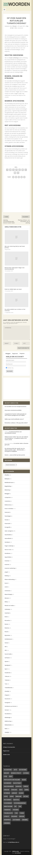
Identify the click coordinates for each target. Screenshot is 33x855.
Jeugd (6, 572)
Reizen (6, 624)
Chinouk (14, 26)
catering (26, 773)
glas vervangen (8, 786)
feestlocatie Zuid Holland (12, 779)
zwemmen (7, 823)
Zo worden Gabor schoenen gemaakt (16, 444)
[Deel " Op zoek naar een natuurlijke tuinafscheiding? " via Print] (18, 172)
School (6, 643)
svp (15, 806)
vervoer (21, 816)
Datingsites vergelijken (11, 451)
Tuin (6, 684)
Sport (6, 669)
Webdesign (8, 717)
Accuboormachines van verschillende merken (13, 432)
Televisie (7, 680)
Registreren (6, 751)
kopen (11, 796)
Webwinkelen (8, 725)
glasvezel (18, 786)
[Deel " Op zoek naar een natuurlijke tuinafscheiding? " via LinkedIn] (19, 169)
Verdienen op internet (10, 706)
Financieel (7, 523)
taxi (20, 806)
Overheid (7, 613)
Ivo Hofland (18, 853)
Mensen (7, 598)
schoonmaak (8, 803)
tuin (16, 813)
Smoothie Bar (8, 806)
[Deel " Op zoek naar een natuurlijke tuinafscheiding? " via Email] (14, 172)
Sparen (6, 661)
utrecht (6, 816)
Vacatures (7, 698)
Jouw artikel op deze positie (17, 455)
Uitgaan (7, 695)
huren (26, 789)
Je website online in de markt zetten (16, 439)
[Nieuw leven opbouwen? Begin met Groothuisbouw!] (16, 259)
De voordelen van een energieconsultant (15, 406)
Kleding (7, 575)
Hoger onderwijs (9, 546)
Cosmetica (7, 501)
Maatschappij (8, 594)
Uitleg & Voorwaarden (9, 747)
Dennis (6, 455)
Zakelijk (7, 732)
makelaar (18, 796)
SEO (6, 650)
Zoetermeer (16, 819)
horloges (14, 789)
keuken (21, 793)
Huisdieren (7, 553)
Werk (6, 728)
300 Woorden (15, 851)
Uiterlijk (7, 691)
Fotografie (7, 527)
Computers (8, 497)
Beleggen (7, 493)
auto (15, 769)
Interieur (7, 560)
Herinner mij (10, 368)
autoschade (22, 769)
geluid (24, 779)
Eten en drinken (9, 508)
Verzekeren (8, 713)
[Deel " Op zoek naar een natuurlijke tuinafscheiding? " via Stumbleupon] (25, 169)
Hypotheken (8, 557)
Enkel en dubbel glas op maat (13, 289)
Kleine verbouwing (9, 579)
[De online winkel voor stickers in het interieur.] (16, 300)
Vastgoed (7, 702)
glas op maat (17, 783)
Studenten (7, 672)
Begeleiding (8, 486)
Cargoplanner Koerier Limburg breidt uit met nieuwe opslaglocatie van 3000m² (15, 414)
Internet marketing (10, 568)
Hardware (7, 542)
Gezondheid (8, 538)
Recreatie (7, 620)
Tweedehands (8, 687)
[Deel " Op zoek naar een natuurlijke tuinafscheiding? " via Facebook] (7, 169)
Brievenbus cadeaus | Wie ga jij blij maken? (16, 423)
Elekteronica (8, 505)
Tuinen (22, 813)
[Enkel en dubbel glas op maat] (16, 280)
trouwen (15, 809)
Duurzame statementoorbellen (13, 410)
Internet (7, 564)
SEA (6, 646)
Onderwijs (7, 609)
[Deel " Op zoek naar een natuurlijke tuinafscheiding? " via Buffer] (22, 169)
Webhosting (8, 721)
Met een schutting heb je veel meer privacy (15, 247)
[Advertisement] (16, 196)
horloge (6, 789)
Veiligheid (14, 816)
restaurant (7, 799)
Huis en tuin (8, 549)
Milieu (6, 601)
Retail (6, 631)
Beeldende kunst (9, 482)
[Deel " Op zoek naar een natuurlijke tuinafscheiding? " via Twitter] (10, 169)
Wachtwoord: (9, 364)
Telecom (7, 676)
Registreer (15, 353)
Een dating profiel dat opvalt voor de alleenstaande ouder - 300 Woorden (15, 449)
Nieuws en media (9, 605)
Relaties (7, 628)
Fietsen (7, 519)
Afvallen (7, 475)
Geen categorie (9, 531)
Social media (8, 654)
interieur (7, 793)
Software (7, 657)
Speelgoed (7, 665)
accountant (8, 769)
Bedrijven (7, 478)
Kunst (6, 583)
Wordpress (7, 819)
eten (5, 776)
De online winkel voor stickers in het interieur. (15, 310)
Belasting (7, 490)
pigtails (25, 796)
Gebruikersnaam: (10, 360)
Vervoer (7, 710)
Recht (6, 616)
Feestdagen (8, 516)
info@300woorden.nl (13, 842)
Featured (7, 512)
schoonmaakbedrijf (20, 803)
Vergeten (22, 353)
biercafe (6, 773)
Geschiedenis (8, 534)
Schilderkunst (8, 639)
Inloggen (8, 353)
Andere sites (6, 754)
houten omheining (13, 58)
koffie (6, 796)
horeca (26, 786)
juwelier (14, 793)
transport (7, 809)
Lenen (6, 587)
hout (20, 789)
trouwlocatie (8, 813)
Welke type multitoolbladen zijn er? (14, 419)
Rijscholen (7, 635)
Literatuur (7, 590)
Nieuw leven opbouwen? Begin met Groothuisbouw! (15, 268)
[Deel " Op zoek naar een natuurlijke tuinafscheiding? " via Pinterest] (16, 169)
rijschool (16, 799)
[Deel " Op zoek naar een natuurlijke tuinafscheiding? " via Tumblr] (13, 169)
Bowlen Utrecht (16, 773)
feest (10, 776)
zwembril (25, 819)
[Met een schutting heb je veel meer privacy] (16, 237)
